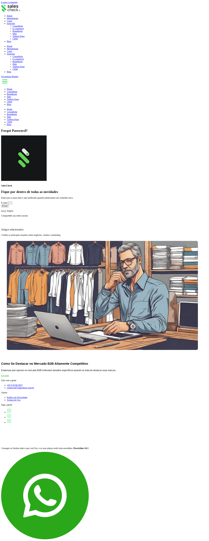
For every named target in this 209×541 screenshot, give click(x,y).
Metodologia (12, 18)
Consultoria (18, 26)
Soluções (11, 23)
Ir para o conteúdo (9, 2)
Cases (9, 21)
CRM (15, 39)
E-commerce (18, 28)
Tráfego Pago (19, 36)
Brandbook (18, 31)
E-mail (4, 203)
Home (9, 16)
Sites (15, 34)
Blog (9, 41)
